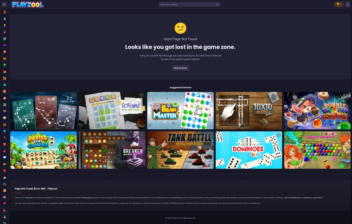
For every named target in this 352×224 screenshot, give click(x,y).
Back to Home (180, 68)
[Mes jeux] (348, 4)
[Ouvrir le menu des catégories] (4, 4)
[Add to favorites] (73, 95)
